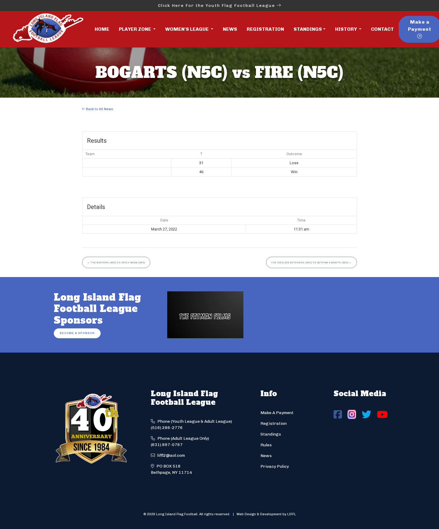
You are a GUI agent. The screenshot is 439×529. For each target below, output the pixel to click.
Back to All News (99, 109)
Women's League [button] (187, 29)
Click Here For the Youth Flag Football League (217, 5)
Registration (265, 29)
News (230, 29)
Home (102, 29)
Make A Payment (277, 412)
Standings (308, 29)
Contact (382, 29)
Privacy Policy (274, 466)
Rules (266, 445)
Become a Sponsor (77, 333)
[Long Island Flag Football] (47, 29)
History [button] (346, 29)
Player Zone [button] (135, 29)
